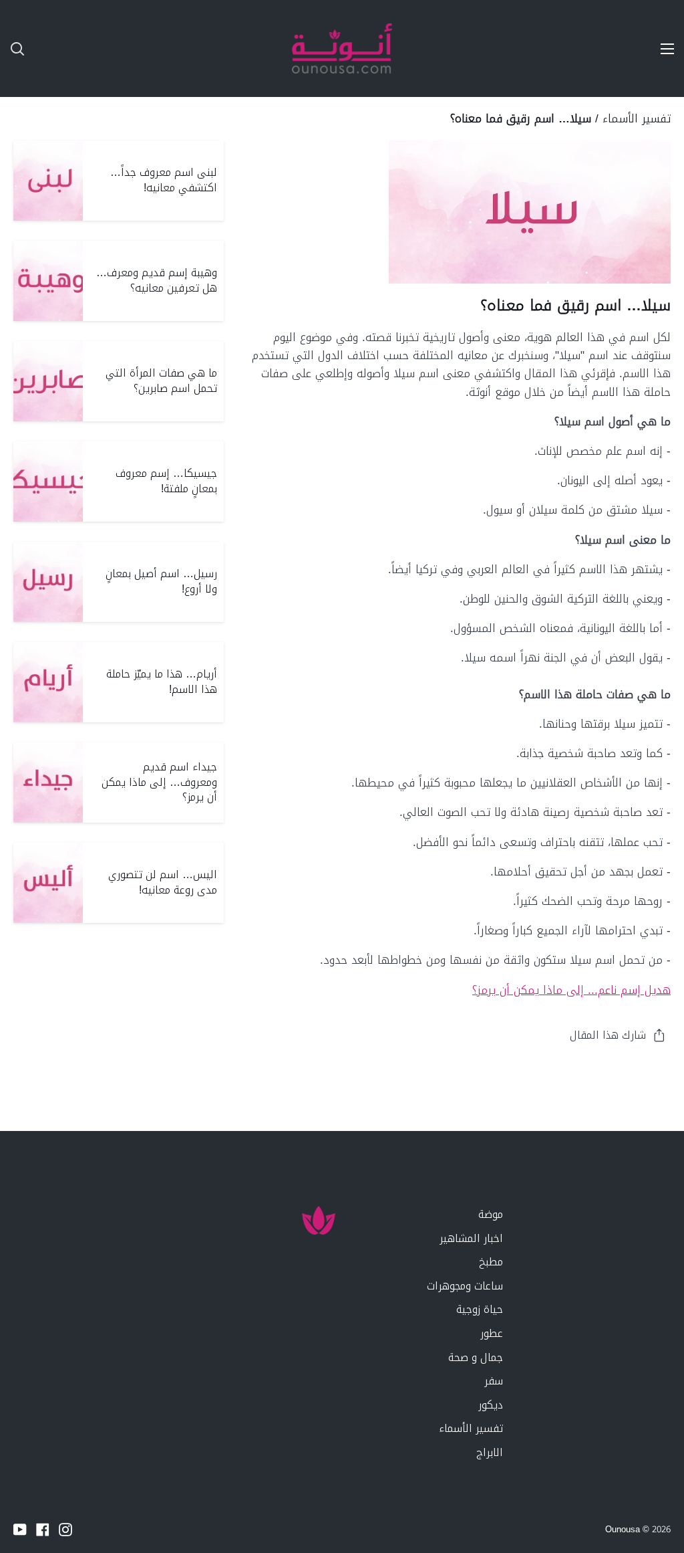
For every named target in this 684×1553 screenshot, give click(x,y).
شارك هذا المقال (608, 1035)
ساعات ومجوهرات (465, 1285)
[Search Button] (12, 48)
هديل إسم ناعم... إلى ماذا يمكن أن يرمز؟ (571, 990)
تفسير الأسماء (637, 118)
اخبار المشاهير (471, 1238)
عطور (491, 1333)
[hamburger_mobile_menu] (660, 48)
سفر (493, 1380)
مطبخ (491, 1261)
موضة (490, 1214)
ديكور (490, 1404)
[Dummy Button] (80, 48)
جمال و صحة (475, 1357)
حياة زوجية (479, 1309)
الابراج (489, 1452)
